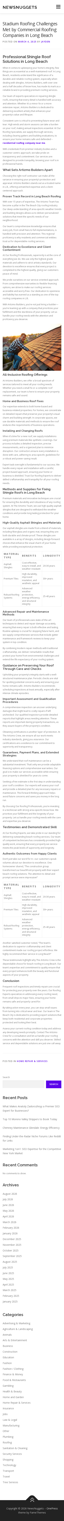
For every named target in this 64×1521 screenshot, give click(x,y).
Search (6, 1077)
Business (8, 1346)
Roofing (7, 1442)
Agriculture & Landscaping (18, 1329)
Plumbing (8, 1436)
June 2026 (8, 1205)
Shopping (8, 1459)
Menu (58, 6)
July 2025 (8, 1267)
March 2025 (9, 1290)
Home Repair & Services (32, 1061)
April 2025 (8, 1284)
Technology (9, 1465)
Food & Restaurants (14, 1380)
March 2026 (9, 1222)
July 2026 (8, 1199)
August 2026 (10, 1193)
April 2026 (8, 1216)
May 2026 (8, 1210)
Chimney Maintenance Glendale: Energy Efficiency (31, 1127)
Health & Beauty (12, 1391)
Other (6, 1431)
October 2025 (10, 1250)
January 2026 (10, 1233)
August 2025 (10, 1261)
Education (8, 1357)
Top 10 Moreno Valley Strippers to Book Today (30, 1119)
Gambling (8, 1385)
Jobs (5, 1414)
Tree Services (10, 1482)
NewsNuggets (20, 7)
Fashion (7, 1363)
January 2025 (10, 1301)
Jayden (45, 41)
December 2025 (12, 1239)
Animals (7, 1334)
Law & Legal (10, 1419)
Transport (8, 1470)
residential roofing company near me (24, 143)
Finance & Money (13, 1374)
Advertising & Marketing (16, 1323)
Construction (10, 1351)
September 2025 (12, 1256)
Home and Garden (13, 1397)
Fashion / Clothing (13, 1368)
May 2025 (8, 1279)
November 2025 (12, 1244)
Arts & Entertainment (15, 1340)
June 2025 (8, 1273)
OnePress (52, 1508)
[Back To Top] (32, 1500)
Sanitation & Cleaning (15, 1448)
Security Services (12, 1454)
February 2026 (11, 1227)
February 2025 (11, 1295)
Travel (6, 1476)
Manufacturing (11, 1425)
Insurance (8, 1408)
